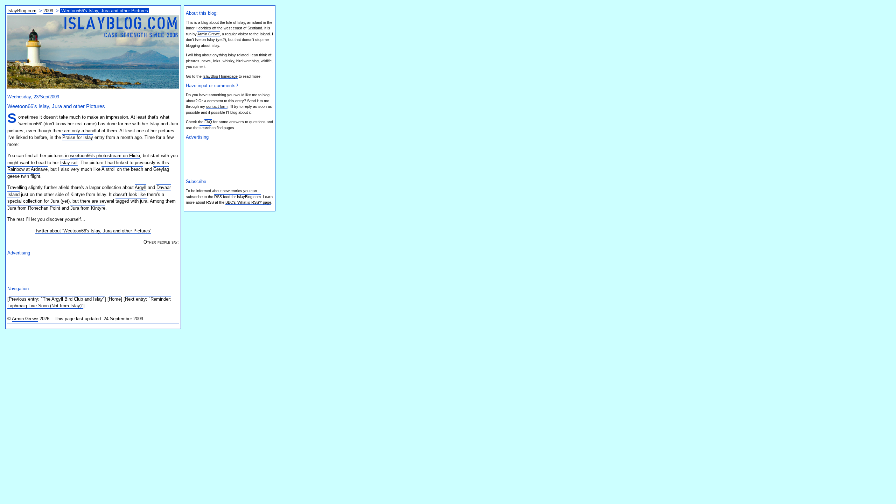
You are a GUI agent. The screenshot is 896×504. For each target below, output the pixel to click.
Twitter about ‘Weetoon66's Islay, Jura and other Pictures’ (93, 230)
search (205, 128)
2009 (48, 10)
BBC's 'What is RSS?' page (248, 202)
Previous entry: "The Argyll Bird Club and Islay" (57, 299)
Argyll (140, 187)
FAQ (208, 122)
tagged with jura (131, 201)
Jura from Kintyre (87, 208)
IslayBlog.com (21, 10)
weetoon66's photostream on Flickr (105, 155)
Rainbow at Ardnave (27, 169)
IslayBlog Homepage (220, 76)
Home (115, 299)
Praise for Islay (77, 137)
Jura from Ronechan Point (33, 208)
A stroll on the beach (122, 169)
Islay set (69, 162)
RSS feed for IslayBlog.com (237, 197)
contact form (216, 106)
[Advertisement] (89, 269)
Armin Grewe (25, 318)
